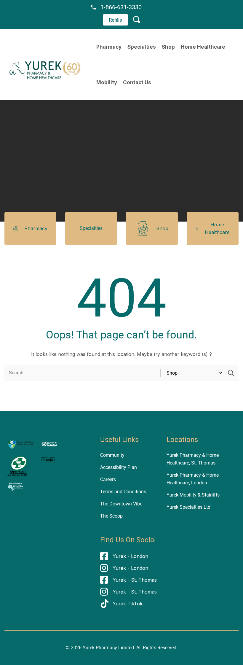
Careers (108, 479)
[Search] (231, 373)
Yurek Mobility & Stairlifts (193, 495)
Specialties (141, 47)
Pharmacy (109, 47)
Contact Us (137, 82)
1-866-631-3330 (121, 7)
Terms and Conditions (123, 491)
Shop (168, 47)
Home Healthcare (203, 47)
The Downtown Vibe (121, 504)
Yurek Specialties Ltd (188, 507)
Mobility (106, 82)
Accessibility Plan (118, 467)
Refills (115, 20)
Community (112, 455)
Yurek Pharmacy (100, 647)
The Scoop (111, 516)
